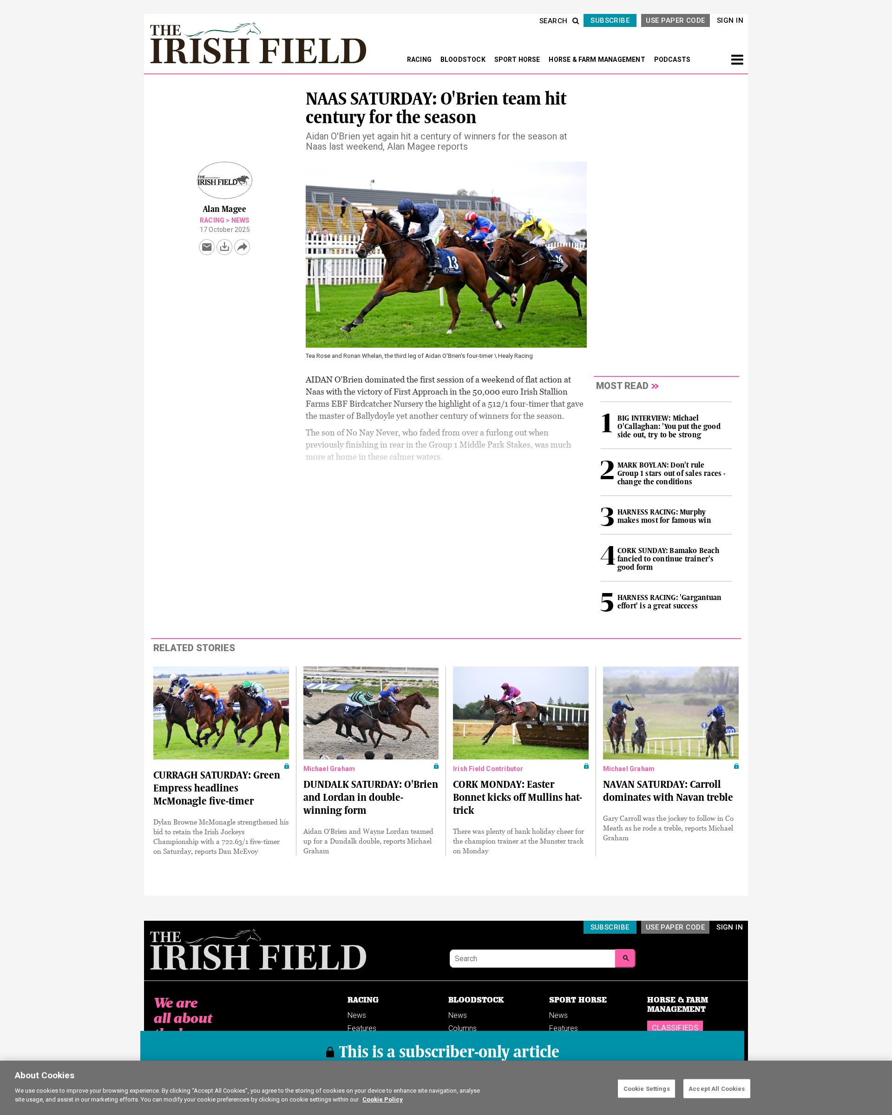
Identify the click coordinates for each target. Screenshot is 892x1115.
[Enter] (625, 958)
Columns (462, 1028)
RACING (420, 59)
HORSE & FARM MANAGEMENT (598, 59)
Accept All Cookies (717, 1088)
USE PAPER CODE (675, 20)
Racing (212, 220)
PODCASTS (672, 59)
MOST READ (622, 385)
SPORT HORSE (518, 59)
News (240, 220)
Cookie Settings (646, 1088)
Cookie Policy (382, 1099)
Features (362, 1028)
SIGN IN (730, 20)
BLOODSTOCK (463, 59)
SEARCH (553, 21)
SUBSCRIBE (610, 20)
